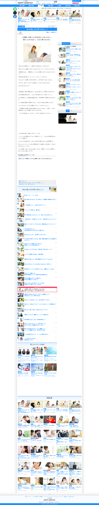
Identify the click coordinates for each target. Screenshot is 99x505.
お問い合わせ (71, 496)
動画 (67, 110)
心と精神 (21, 8)
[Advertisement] (37, 123)
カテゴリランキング (66, 43)
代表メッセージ (28, 496)
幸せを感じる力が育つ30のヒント (34, 8)
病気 (55, 3)
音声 (71, 110)
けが (60, 3)
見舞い (39, 3)
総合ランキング (73, 43)
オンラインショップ (58, 496)
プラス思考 (26, 8)
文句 (49, 3)
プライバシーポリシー (48, 496)
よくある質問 (35, 496)
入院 (44, 3)
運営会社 (65, 496)
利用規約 (41, 496)
